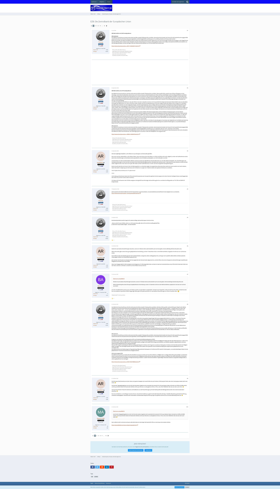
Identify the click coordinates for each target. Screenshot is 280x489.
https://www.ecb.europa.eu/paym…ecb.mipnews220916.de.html (125, 193)
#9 (187, 378)
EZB (92, 476)
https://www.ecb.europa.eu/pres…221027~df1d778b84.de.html (125, 361)
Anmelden (148, 450)
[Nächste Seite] (107, 26)
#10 (187, 406)
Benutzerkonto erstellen (135, 450)
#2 (187, 88)
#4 (187, 189)
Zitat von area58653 (118, 279)
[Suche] (187, 2)
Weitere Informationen (179, 487)
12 (104, 25)
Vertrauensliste (121, 295)
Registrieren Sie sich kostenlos (142, 446)
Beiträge (95, 51)
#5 (187, 217)
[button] (92, 467)
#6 (187, 246)
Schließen (187, 487)
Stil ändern (187, 483)
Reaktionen (95, 49)
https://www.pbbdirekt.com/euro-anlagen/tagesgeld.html (124, 425)
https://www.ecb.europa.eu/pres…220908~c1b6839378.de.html (125, 134)
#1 (187, 30)
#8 (187, 304)
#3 (187, 151)
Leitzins (96, 476)
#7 (187, 274)
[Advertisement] (163, 7)
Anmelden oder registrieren (178, 1)
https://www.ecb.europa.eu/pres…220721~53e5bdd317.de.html (125, 46)
